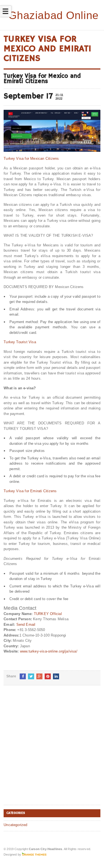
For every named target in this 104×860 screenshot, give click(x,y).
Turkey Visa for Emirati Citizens (30, 491)
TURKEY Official (48, 614)
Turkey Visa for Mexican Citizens (31, 158)
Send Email (25, 624)
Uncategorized (15, 825)
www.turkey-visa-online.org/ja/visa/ (48, 651)
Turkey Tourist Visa (20, 342)
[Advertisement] (52, 749)
